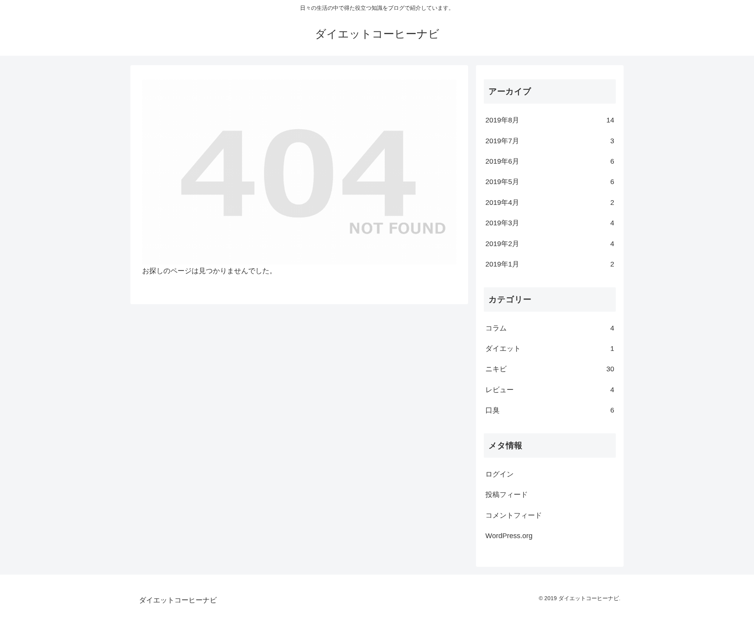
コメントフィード (513, 515)
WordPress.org (509, 536)
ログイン (499, 474)
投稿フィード (506, 494)
